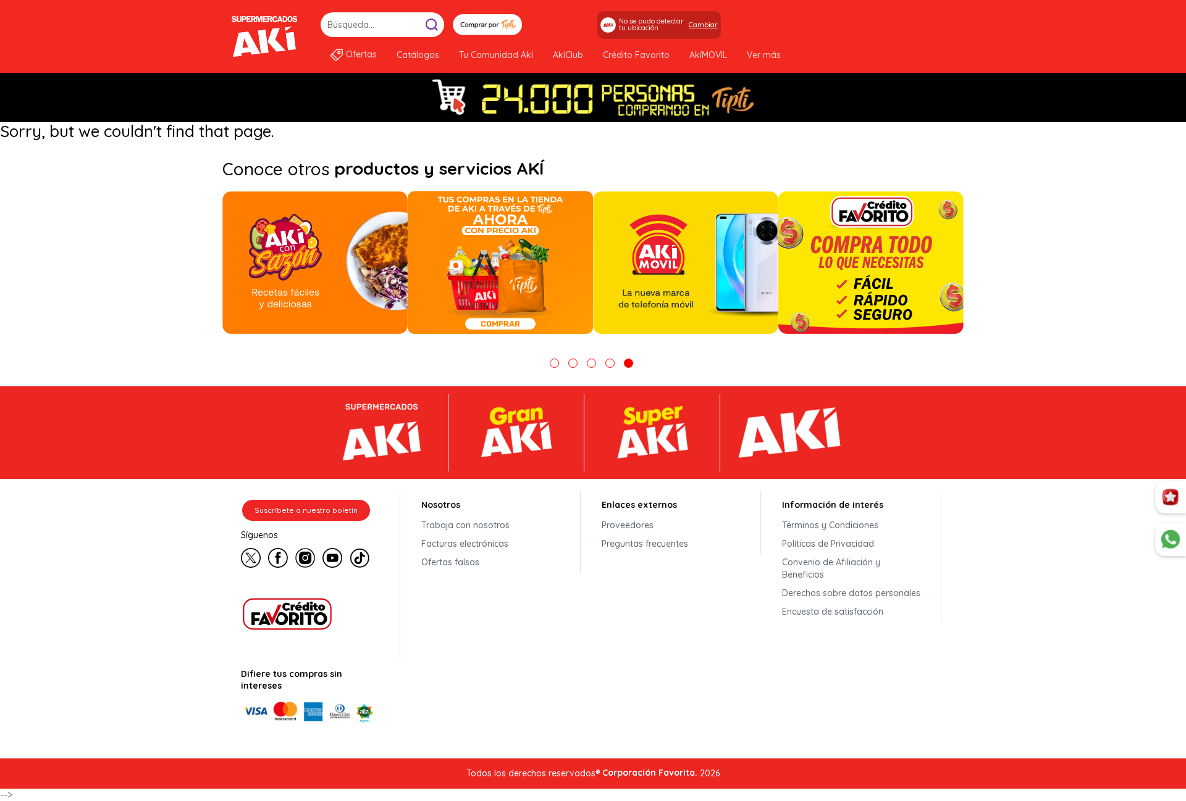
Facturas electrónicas (464, 543)
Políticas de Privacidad (828, 543)
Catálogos (418, 54)
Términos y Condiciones (830, 525)
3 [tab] (591, 363)
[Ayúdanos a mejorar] (1170, 497)
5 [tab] (628, 363)
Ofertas (361, 54)
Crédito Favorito (636, 54)
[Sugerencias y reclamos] (1170, 539)
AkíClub (568, 54)
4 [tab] (610, 363)
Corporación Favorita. (649, 772)
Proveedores (628, 525)
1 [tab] (554, 363)
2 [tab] (573, 363)
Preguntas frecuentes (645, 543)
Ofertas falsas (450, 562)
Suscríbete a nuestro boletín (306, 510)
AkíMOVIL (708, 54)
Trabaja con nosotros (465, 525)
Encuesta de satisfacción (832, 611)
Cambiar (703, 24)
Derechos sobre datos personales (851, 593)
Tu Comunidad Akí (496, 54)
